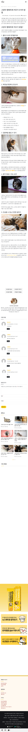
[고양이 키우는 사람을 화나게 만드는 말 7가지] (7, 448)
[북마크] (5, 730)
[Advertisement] (14, 272)
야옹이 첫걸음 (18, 292)
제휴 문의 (2, 694)
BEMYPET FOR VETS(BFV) (6, 706)
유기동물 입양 (3, 705)
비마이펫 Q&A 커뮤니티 (12, 255)
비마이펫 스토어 (4, 702)
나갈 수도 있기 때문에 (9, 170)
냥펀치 (2, 686)
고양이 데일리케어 (13, 6)
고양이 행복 (9, 292)
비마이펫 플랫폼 (4, 701)
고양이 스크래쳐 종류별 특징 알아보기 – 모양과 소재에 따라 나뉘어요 (21, 439)
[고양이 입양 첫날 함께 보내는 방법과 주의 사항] (21, 419)
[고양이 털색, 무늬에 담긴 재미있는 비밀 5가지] (21, 448)
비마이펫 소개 (3, 693)
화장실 (22, 105)
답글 (8, 328)
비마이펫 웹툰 (3, 684)
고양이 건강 (9, 6)
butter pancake (14, 305)
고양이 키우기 (18, 289)
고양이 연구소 (5, 6)
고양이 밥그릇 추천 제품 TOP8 (7, 424)
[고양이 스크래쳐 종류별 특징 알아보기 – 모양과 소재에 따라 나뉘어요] (21, 433)
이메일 (2, 400)
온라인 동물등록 (4, 704)
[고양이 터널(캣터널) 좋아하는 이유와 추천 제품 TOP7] (7, 433)
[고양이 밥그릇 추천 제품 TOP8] (7, 419)
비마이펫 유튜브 (4, 683)
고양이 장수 (9, 289)
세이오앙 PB (3, 708)
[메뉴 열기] (26, 2)
